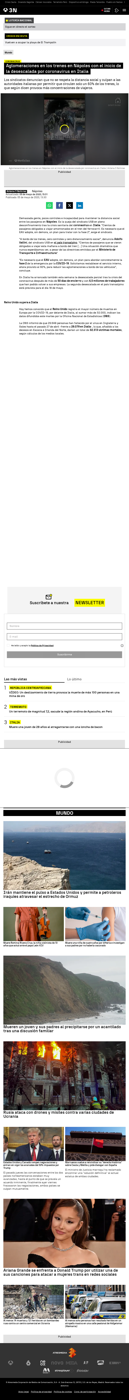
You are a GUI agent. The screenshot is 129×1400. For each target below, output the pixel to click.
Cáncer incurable (43, 2)
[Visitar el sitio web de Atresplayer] (64, 1370)
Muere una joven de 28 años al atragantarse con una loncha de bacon (56, 727)
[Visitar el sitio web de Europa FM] (115, 1362)
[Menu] (125, 10)
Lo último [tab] (74, 679)
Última (107, 10)
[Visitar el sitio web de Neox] (43, 1362)
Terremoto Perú (60, 2)
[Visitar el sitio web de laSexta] (28, 1362)
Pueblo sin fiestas (114, 2)
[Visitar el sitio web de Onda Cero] (100, 1362)
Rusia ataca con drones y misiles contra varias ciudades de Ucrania (58, 1114)
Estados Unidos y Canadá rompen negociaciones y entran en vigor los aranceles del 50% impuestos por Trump (31, 1165)
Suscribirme (64, 654)
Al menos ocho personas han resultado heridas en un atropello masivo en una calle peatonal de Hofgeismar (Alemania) (93, 1323)
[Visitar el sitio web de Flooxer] (83, 1370)
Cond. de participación (85, 1391)
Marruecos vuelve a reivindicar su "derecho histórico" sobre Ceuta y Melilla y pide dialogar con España (93, 1164)
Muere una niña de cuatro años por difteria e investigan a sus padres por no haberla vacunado (95, 944)
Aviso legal (23, 1391)
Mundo (64, 813)
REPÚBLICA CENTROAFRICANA (30, 688)
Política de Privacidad (42, 645)
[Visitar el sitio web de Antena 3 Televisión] (14, 1362)
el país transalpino (65, 242)
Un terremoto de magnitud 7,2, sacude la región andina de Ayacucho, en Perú (60, 711)
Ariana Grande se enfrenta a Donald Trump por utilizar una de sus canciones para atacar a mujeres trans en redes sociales (60, 1272)
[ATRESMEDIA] (64, 1352)
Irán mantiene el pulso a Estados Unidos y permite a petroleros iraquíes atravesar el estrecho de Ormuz (62, 894)
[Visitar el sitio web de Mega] (72, 1362)
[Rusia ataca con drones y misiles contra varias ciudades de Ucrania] (64, 1075)
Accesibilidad (104, 1391)
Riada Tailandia (97, 2)
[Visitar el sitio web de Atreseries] (86, 1362)
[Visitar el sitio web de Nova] (57, 1362)
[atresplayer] (117, 10)
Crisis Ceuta (10, 2)
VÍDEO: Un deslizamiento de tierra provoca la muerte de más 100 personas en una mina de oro (64, 694)
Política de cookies (63, 1391)
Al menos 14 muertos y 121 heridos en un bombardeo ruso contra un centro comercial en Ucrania (31, 1322)
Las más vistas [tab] (15, 679)
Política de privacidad (41, 1391)
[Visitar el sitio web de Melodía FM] (46, 1370)
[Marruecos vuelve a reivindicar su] (95, 1144)
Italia (15, 722)
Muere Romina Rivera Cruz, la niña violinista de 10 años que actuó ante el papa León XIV (30, 944)
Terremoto (18, 707)
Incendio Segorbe (26, 2)
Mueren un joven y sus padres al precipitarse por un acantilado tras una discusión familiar (62, 1029)
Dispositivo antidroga (79, 2)
